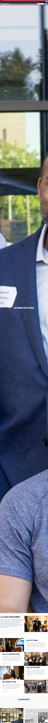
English (39, 3)
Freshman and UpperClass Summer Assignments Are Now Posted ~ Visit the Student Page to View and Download (24, 0)
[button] (47, 1)
